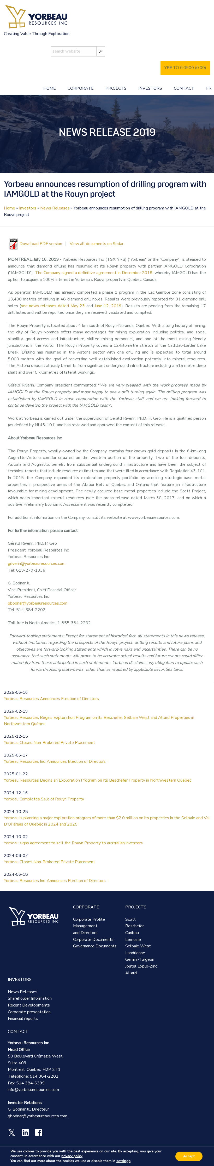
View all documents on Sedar (96, 244)
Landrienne (135, 953)
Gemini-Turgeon (139, 959)
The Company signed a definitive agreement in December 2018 (94, 273)
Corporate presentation (29, 1012)
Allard (131, 973)
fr (208, 88)
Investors (150, 88)
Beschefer (134, 926)
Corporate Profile (89, 919)
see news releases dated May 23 (53, 306)
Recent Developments (29, 1005)
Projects (116, 88)
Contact (184, 88)
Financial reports (23, 1018)
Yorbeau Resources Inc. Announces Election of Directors (55, 761)
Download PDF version (41, 244)
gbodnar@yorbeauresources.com (37, 603)
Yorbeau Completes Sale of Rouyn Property (44, 799)
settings (123, 1160)
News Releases (55, 208)
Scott (130, 919)
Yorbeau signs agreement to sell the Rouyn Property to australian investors (73, 843)
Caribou (132, 933)
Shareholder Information (30, 998)
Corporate (81, 88)
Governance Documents (95, 946)
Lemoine (133, 939)
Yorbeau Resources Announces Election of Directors (51, 699)
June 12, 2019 (108, 306)
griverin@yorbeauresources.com (37, 563)
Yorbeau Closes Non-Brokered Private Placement (49, 743)
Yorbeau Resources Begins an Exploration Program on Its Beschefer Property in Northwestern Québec (97, 780)
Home (49, 88)
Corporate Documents (93, 939)
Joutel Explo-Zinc (141, 966)
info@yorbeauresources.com (33, 1090)
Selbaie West (138, 946)
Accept (189, 1156)
